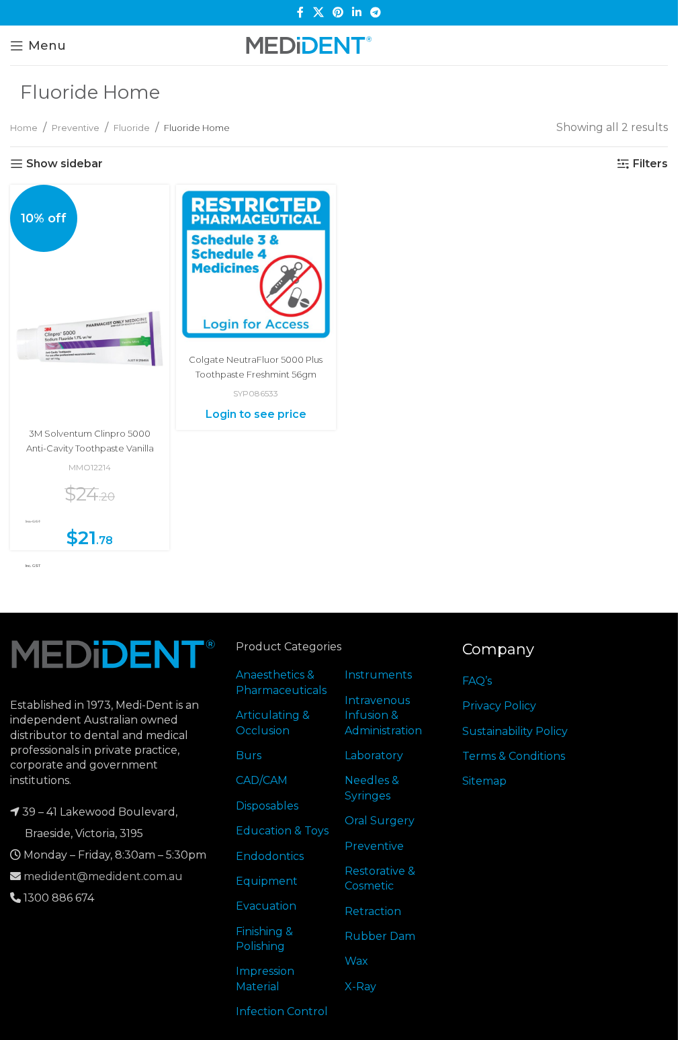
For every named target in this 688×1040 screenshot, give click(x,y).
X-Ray (360, 986)
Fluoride (132, 127)
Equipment (267, 881)
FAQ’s (477, 681)
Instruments (378, 674)
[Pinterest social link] (337, 12)
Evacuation (266, 906)
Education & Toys (282, 830)
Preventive (75, 127)
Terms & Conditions (513, 756)
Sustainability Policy (515, 731)
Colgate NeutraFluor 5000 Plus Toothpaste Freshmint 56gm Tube (255, 374)
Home (24, 127)
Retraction (373, 911)
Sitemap (484, 781)
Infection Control (282, 1011)
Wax (356, 961)
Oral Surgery (380, 820)
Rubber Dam (380, 936)
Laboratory (374, 755)
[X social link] (318, 12)
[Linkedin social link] (357, 12)
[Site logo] (309, 44)
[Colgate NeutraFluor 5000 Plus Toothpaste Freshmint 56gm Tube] (255, 264)
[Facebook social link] (300, 12)
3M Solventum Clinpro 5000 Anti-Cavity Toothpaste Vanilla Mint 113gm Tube (90, 448)
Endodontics (270, 856)
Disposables (267, 805)
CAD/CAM (262, 780)
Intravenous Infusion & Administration (383, 715)
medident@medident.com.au (103, 876)
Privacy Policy (499, 705)
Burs (248, 755)
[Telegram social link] (376, 12)
